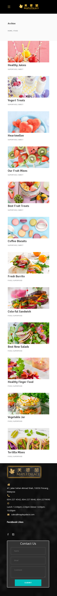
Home (10, 31)
